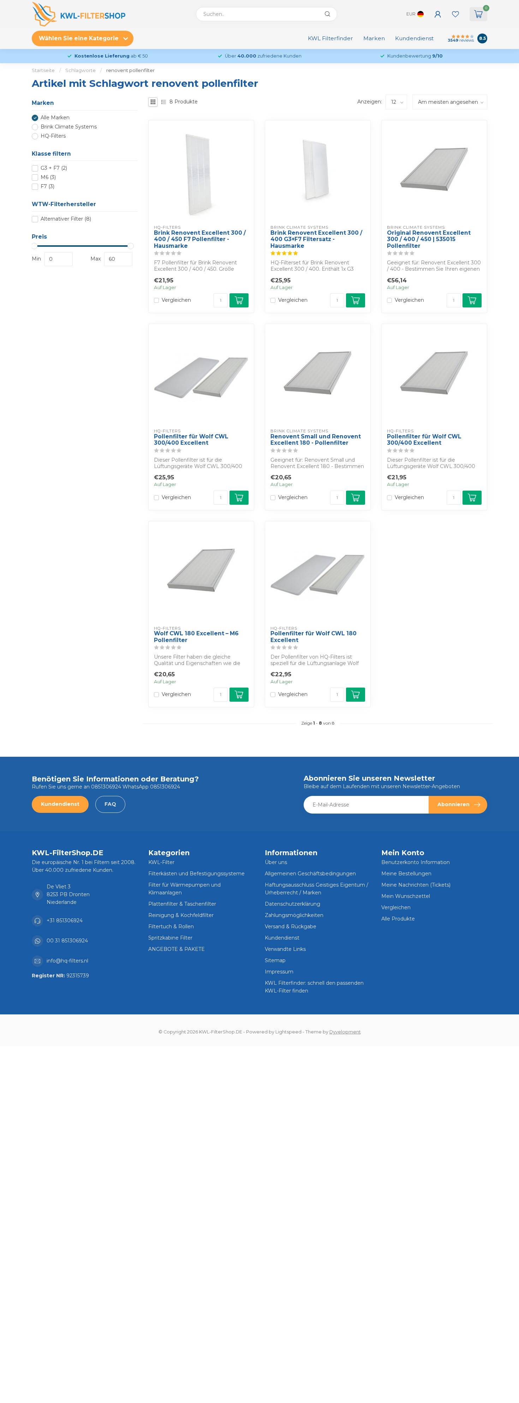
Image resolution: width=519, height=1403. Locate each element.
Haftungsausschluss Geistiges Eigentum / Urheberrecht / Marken (316, 889)
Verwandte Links (285, 949)
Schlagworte (80, 70)
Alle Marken (55, 117)
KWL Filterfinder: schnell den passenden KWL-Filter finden (314, 987)
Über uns (276, 862)
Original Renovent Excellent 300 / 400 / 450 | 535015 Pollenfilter (429, 239)
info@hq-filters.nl (67, 961)
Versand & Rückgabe (290, 926)
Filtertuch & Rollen (171, 926)
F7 (47, 186)
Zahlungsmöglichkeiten (294, 915)
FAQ (110, 804)
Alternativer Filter (66, 219)
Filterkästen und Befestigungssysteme (196, 873)
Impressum (279, 972)
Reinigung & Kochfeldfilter (181, 915)
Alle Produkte (398, 919)
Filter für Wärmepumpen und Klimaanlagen (184, 889)
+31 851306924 (65, 920)
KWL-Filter (161, 862)
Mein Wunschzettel (405, 896)
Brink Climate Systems (69, 127)
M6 (48, 177)
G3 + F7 (54, 168)
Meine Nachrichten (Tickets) (416, 885)
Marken (374, 38)
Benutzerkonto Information (415, 862)
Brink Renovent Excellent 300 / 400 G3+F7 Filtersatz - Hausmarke (316, 239)
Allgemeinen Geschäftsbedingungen (310, 873)
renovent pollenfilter (130, 70)
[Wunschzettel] (455, 14)
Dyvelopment (345, 1032)
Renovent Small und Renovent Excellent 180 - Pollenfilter (315, 439)
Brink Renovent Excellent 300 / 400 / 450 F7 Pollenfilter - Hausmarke (200, 239)
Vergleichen (176, 300)
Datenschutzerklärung (292, 904)
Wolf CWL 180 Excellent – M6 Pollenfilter (196, 636)
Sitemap (275, 960)
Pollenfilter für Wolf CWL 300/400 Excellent (191, 439)
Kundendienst (414, 38)
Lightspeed (288, 1032)
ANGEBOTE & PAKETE (176, 949)
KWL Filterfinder (330, 38)
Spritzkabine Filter (170, 938)
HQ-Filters (53, 136)
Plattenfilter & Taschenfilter (182, 904)
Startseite (43, 70)
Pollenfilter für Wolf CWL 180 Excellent (313, 636)
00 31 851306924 (67, 940)
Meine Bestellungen (406, 873)
